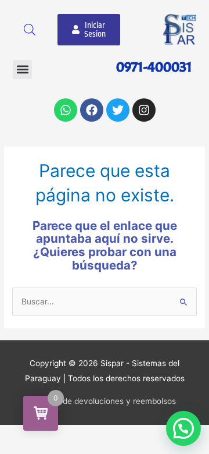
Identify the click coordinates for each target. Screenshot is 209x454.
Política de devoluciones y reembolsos (104, 401)
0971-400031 (154, 67)
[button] (22, 69)
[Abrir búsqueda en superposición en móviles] (29, 30)
